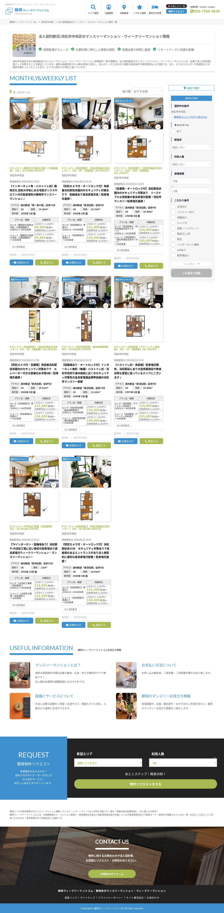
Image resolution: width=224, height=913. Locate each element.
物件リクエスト (176, 11)
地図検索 (124, 13)
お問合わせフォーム (112, 874)
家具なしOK (183, 233)
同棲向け (182, 217)
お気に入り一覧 (177, 6)
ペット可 (182, 222)
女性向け (182, 206)
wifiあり (181, 250)
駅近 (179, 239)
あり (179, 131)
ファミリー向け (185, 212)
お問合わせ (23, 262)
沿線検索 (109, 13)
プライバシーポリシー (110, 897)
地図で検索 (193, 88)
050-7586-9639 (207, 11)
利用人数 (158, 753)
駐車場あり (183, 255)
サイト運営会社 (135, 897)
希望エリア (84, 753)
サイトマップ (87, 897)
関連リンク (71, 897)
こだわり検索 (139, 13)
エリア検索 (93, 13)
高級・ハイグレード (188, 228)
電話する (48, 262)
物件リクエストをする (145, 784)
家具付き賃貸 (155, 13)
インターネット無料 (188, 244)
